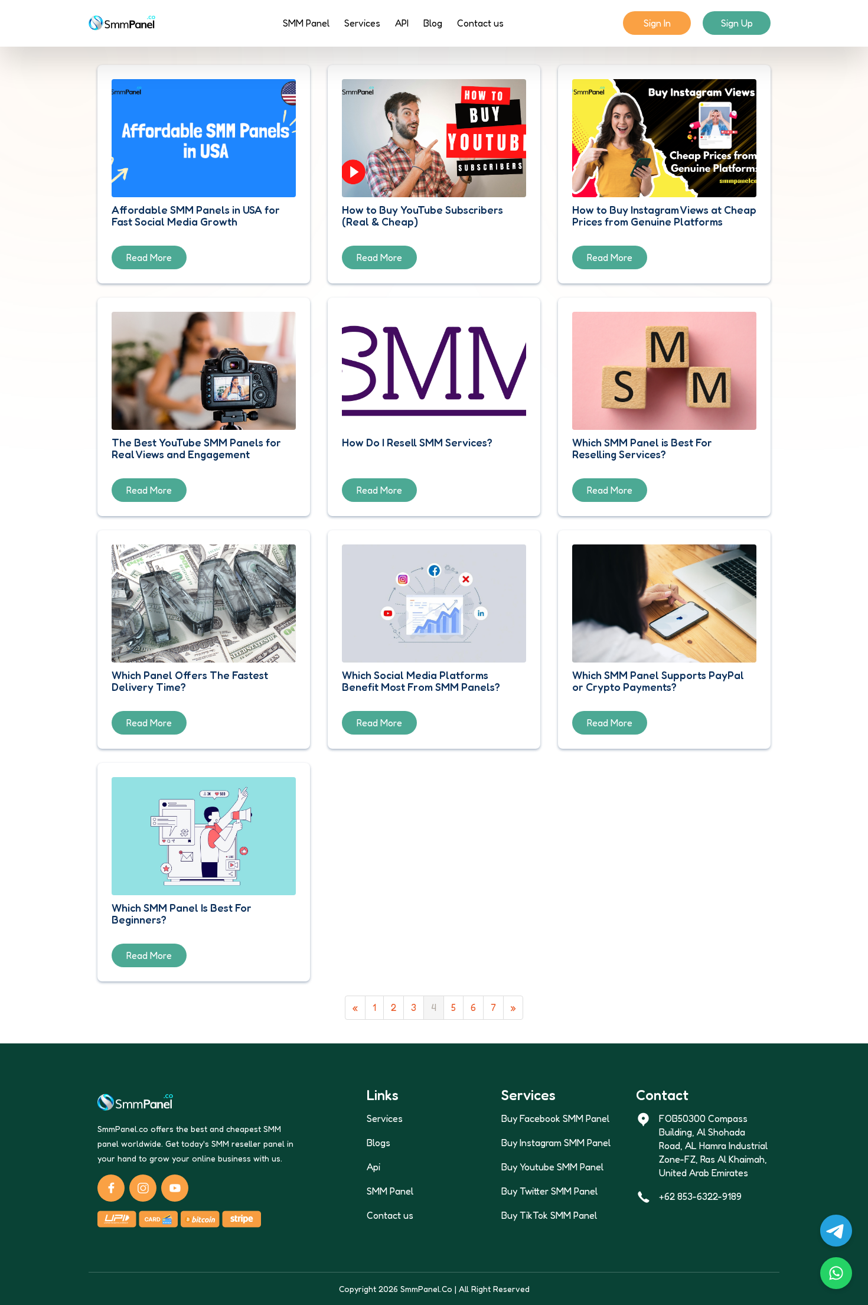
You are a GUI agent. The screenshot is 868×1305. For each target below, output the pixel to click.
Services (362, 23)
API (402, 23)
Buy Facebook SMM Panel (555, 1118)
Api (373, 1167)
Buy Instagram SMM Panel (556, 1143)
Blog (432, 23)
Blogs (378, 1143)
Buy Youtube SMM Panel (552, 1167)
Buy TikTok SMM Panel (549, 1215)
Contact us (480, 23)
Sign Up (737, 23)
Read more (149, 257)
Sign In (657, 23)
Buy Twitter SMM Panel (549, 1191)
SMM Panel (306, 23)
